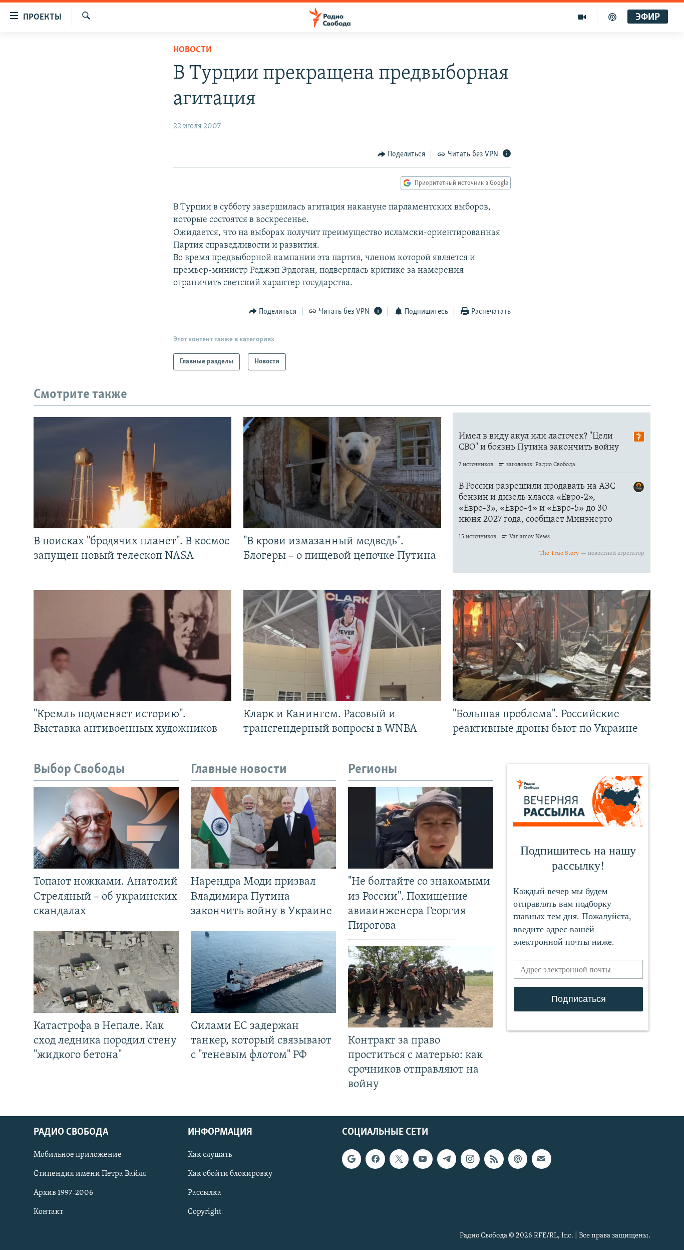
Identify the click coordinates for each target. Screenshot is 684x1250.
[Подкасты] (517, 1158)
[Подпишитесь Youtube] (422, 1158)
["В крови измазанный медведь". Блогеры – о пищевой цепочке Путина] (342, 472)
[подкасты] (612, 17)
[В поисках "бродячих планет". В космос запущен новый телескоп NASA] (132, 472)
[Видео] (582, 17)
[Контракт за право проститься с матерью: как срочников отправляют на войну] (420, 986)
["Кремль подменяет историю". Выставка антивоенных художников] (132, 645)
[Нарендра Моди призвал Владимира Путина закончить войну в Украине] (263, 828)
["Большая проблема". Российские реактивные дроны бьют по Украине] (551, 645)
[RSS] (493, 1158)
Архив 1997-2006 (63, 1193)
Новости (192, 50)
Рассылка (204, 1193)
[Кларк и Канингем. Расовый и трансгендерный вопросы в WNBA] (342, 645)
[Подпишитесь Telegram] (446, 1158)
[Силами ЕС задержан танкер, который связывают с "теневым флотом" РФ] (263, 972)
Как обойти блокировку (230, 1174)
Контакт (48, 1212)
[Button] (402, 154)
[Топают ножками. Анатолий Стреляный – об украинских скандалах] (106, 828)
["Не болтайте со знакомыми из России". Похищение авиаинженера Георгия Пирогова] (420, 828)
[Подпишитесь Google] (351, 1158)
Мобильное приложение (78, 1155)
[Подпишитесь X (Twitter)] (399, 1158)
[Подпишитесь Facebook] (375, 1158)
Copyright (204, 1212)
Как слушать (210, 1155)
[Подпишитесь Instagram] (470, 1158)
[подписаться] (541, 1158)
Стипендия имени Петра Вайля (90, 1174)
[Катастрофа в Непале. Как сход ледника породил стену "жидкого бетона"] (106, 972)
